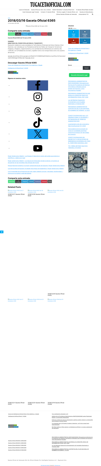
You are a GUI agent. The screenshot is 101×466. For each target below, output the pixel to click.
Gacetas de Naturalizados (86, 12)
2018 (9, 18)
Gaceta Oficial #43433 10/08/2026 (17, 447)
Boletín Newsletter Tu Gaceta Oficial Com (63, 9)
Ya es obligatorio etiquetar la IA (60, 414)
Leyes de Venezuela (24, 9)
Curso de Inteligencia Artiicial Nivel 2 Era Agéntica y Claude (25, 65)
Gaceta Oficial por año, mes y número (41, 9)
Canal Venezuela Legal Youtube (31, 12)
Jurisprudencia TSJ (83, 14)
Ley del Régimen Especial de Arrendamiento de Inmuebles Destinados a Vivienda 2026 (76, 102)
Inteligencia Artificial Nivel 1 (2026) (18, 68)
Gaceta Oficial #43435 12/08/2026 (17, 443)
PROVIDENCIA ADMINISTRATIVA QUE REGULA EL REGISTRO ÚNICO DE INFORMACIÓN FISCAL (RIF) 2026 (79, 95)
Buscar (70, 65)
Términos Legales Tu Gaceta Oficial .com (67, 12)
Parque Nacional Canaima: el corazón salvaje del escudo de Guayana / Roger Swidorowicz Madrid (36, 165)
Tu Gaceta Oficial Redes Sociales (84, 9)
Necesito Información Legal (79, 75)
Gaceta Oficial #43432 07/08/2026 (17, 450)
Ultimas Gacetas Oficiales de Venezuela (66, 14)
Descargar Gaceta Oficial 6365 (22, 63)
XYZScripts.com (57, 465)
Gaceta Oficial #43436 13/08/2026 (17, 440)
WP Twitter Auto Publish (45, 465)
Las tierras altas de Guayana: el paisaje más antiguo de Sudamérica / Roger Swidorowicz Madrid (35, 168)
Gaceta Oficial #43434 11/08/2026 (17, 445)
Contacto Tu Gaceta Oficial (48, 12)
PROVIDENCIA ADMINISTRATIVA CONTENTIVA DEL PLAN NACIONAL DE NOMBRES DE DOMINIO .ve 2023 (79, 108)
